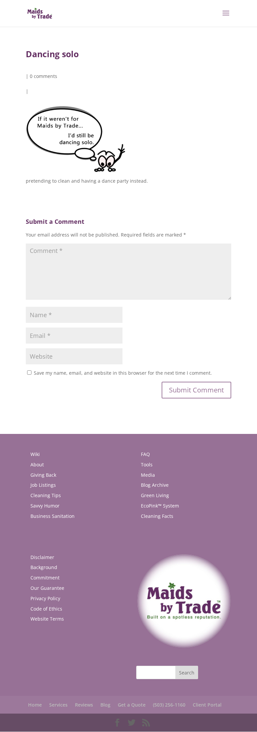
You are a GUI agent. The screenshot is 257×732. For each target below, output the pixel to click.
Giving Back (43, 475)
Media (148, 475)
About (37, 464)
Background (43, 567)
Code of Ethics (46, 609)
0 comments (43, 76)
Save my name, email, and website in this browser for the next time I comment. (123, 373)
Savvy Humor (45, 505)
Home (35, 705)
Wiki (35, 454)
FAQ (145, 454)
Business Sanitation (52, 516)
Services (58, 705)
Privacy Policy (45, 598)
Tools (147, 464)
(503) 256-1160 (169, 705)
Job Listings (43, 485)
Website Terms (47, 619)
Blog (105, 705)
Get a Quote (132, 705)
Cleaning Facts (157, 516)
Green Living (155, 495)
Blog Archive (155, 485)
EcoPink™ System (160, 505)
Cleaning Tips (45, 495)
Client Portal (207, 705)
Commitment (45, 577)
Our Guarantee (47, 588)
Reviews (84, 705)
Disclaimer (42, 557)
